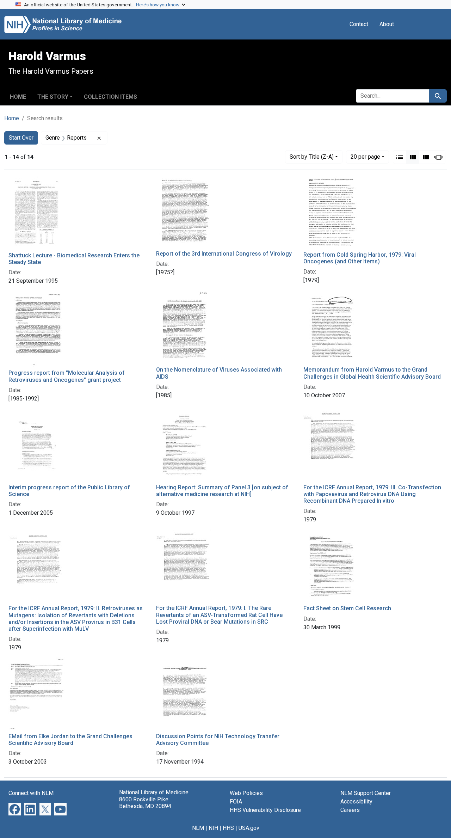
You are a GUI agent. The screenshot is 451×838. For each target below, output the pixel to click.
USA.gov (249, 828)
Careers (350, 810)
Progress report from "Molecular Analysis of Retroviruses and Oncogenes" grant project (66, 376)
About (386, 24)
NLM (198, 828)
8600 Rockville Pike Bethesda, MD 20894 (145, 802)
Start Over (21, 137)
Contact (359, 24)
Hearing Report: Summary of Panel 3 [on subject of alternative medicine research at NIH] (222, 490)
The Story (52, 96)
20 (365, 156)
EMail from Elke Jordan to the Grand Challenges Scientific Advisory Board (70, 739)
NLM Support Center (365, 793)
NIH (213, 828)
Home (18, 96)
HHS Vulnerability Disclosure (265, 810)
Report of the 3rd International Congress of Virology (224, 253)
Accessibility (356, 801)
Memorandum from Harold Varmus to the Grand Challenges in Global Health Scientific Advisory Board (372, 373)
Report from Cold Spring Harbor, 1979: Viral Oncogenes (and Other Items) (359, 258)
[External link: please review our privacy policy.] (14, 809)
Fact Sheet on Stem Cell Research (347, 608)
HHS (228, 828)
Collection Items (110, 96)
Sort (312, 156)
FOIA (236, 801)
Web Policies (246, 793)
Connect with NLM (31, 793)
